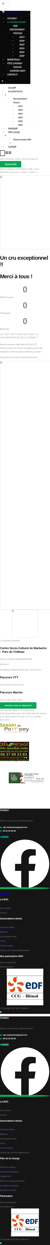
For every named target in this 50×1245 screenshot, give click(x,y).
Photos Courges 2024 (17, 69)
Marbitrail (13, 59)
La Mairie (5, 894)
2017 (21, 37)
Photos (17, 33)
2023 (21, 48)
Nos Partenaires (17, 27)
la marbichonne (16, 22)
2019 (21, 41)
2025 (21, 56)
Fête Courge (14, 63)
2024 (21, 52)
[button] (18, 705)
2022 (21, 44)
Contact (12, 74)
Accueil (11, 18)
